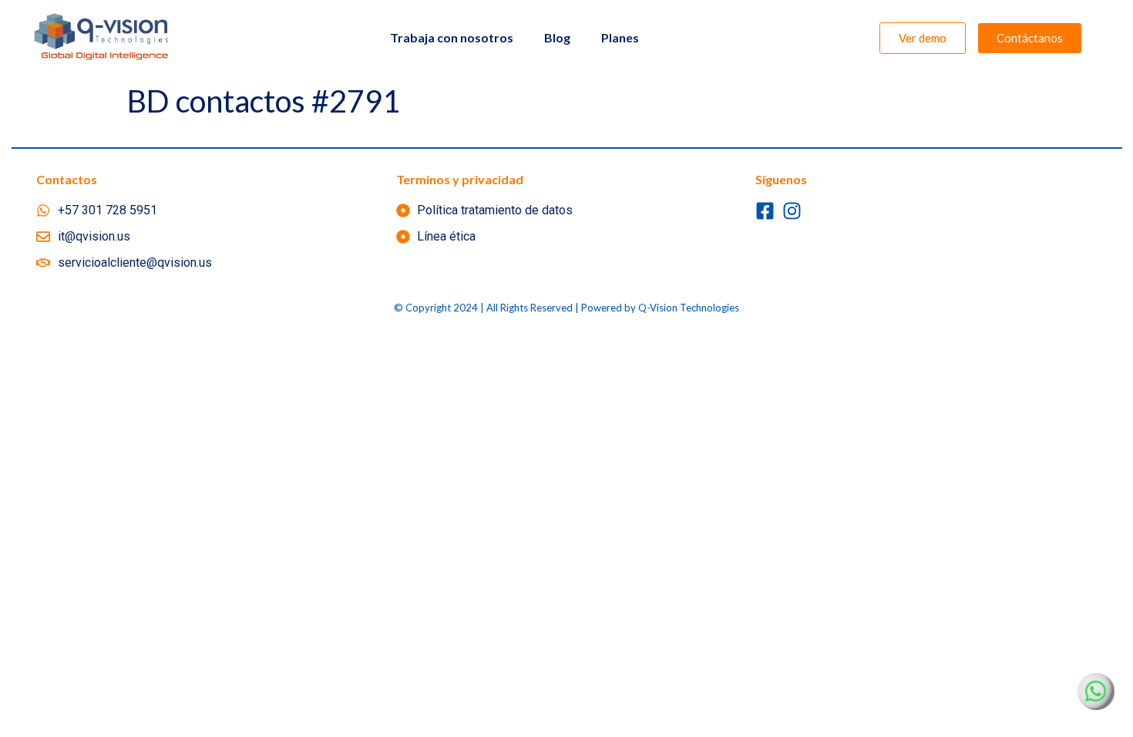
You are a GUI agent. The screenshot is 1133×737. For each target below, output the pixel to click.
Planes (620, 37)
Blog (557, 37)
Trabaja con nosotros (451, 37)
